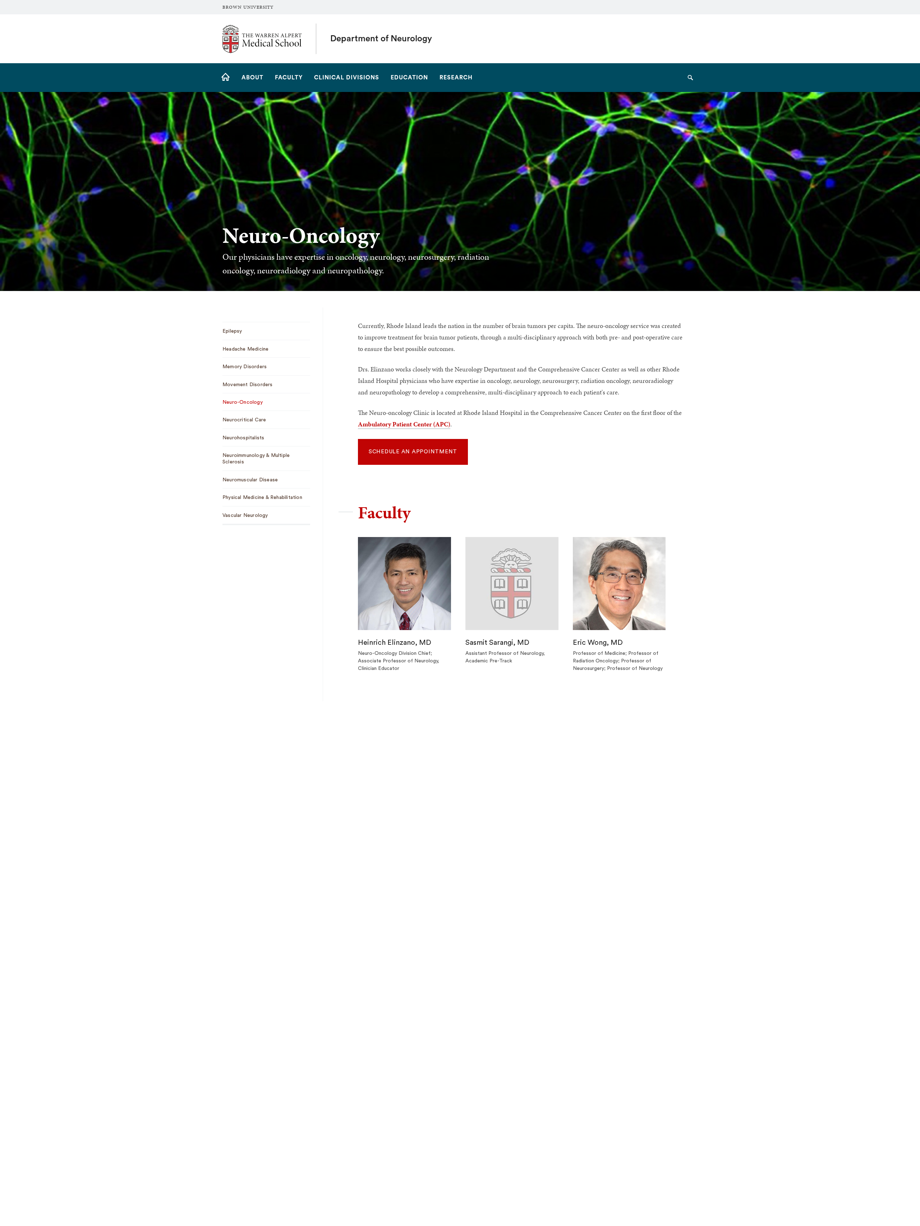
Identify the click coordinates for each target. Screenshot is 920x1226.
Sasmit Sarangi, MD (497, 642)
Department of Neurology (381, 38)
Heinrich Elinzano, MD (394, 642)
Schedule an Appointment (413, 451)
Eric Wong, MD (598, 642)
